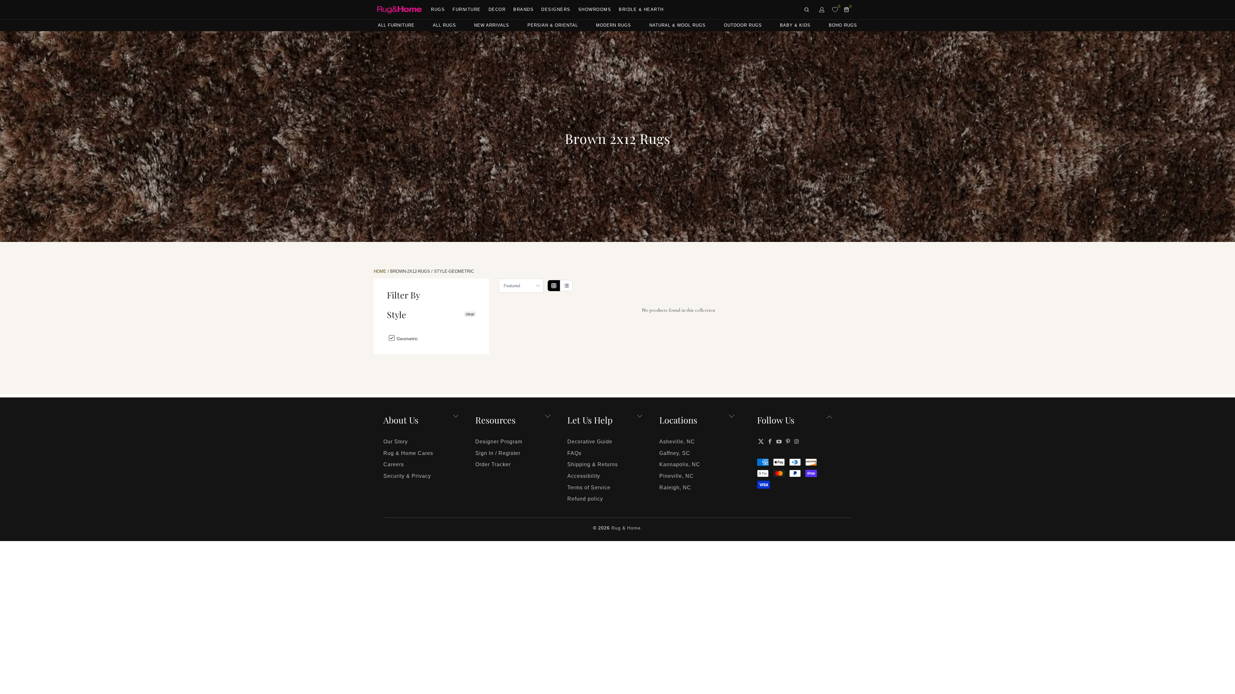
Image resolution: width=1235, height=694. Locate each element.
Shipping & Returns (592, 464)
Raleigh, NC (675, 487)
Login (822, 9)
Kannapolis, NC (679, 464)
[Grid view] (554, 285)
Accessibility (583, 476)
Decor (497, 9)
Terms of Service (588, 487)
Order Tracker (493, 464)
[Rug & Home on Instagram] (796, 441)
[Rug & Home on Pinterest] (787, 441)
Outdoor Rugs (743, 25)
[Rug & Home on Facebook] (770, 441)
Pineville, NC (676, 476)
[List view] (566, 285)
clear (470, 314)
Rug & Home (626, 527)
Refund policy (585, 499)
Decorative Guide (589, 441)
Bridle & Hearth (641, 9)
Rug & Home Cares (408, 453)
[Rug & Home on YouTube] (779, 441)
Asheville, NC (677, 441)
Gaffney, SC (674, 453)
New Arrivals (491, 25)
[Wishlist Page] (835, 9)
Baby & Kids (795, 25)
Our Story (395, 441)
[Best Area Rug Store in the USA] (399, 10)
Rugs (438, 9)
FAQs (574, 453)
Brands (523, 9)
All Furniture (396, 25)
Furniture (467, 9)
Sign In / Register (497, 453)
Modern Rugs (613, 25)
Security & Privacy (407, 476)
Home (380, 271)
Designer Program (498, 441)
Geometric (406, 338)
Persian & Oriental (552, 25)
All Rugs (444, 25)
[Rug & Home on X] (761, 441)
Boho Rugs (843, 25)
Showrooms (594, 9)
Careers (393, 464)
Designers (556, 9)
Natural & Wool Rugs (677, 25)
